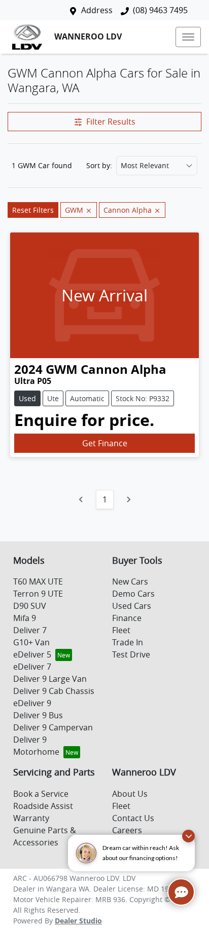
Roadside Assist (43, 805)
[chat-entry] (181, 892)
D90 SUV (29, 605)
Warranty (31, 818)
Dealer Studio (78, 920)
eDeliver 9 (32, 703)
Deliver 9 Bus (38, 715)
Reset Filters (33, 210)
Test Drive (131, 654)
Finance (127, 618)
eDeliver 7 (32, 666)
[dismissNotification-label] (188, 836)
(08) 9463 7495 (160, 10)
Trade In (127, 642)
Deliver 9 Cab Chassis (53, 690)
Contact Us (133, 818)
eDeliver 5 (32, 654)
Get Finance (104, 443)
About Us (130, 793)
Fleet (121, 630)
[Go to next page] (128, 499)
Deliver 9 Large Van (50, 678)
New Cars (130, 581)
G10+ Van (31, 642)
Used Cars (131, 605)
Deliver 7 (30, 630)
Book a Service (40, 793)
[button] (188, 37)
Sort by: (99, 165)
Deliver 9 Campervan (53, 727)
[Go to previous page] (81, 499)
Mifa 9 (24, 618)
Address (97, 10)
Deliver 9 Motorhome (36, 745)
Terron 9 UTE (38, 593)
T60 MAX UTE (38, 581)
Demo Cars (133, 593)
